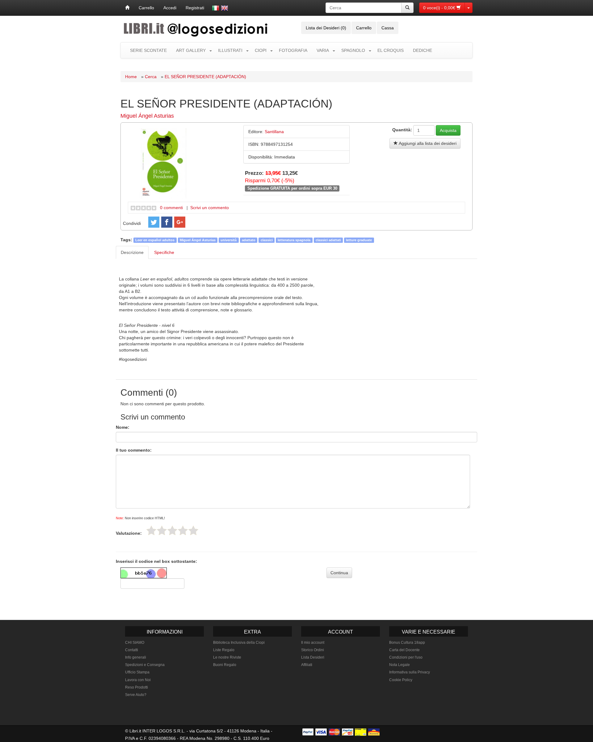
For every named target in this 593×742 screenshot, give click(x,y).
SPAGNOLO (353, 50)
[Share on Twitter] (153, 222)
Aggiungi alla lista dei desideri (427, 143)
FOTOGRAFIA (293, 50)
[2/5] (162, 530)
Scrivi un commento (209, 207)
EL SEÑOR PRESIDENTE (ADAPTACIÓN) (205, 76)
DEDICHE (422, 50)
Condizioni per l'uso (406, 657)
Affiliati (306, 665)
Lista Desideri (312, 657)
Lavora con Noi (138, 680)
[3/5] (172, 530)
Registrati (195, 7)
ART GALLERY (191, 50)
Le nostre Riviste (227, 657)
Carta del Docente (404, 650)
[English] (224, 8)
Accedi (169, 7)
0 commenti (171, 207)
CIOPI (261, 50)
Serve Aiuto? (135, 695)
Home (131, 76)
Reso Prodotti (136, 687)
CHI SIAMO (134, 642)
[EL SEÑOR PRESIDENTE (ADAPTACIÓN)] (163, 162)
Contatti (131, 650)
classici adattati (328, 240)
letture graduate (359, 240)
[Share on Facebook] (166, 222)
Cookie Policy (400, 680)
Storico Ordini (312, 650)
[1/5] (151, 530)
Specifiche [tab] (164, 252)
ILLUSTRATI (230, 50)
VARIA (323, 50)
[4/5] (183, 530)
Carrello (146, 7)
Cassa (387, 27)
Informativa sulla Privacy (409, 672)
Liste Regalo (223, 650)
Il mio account (312, 642)
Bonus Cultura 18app (407, 642)
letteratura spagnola (294, 240)
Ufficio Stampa (137, 672)
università (229, 240)
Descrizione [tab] (132, 252)
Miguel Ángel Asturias (147, 116)
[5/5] (193, 530)
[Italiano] (215, 8)
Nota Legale (399, 665)
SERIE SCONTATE (148, 50)
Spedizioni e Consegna (145, 665)
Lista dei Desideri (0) (326, 27)
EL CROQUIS (390, 50)
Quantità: (402, 129)
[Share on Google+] (179, 222)
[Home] (127, 7)
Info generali (135, 657)
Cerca (151, 76)
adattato (248, 240)
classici (267, 240)
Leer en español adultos (155, 240)
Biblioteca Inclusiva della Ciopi (239, 642)
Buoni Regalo (224, 665)
